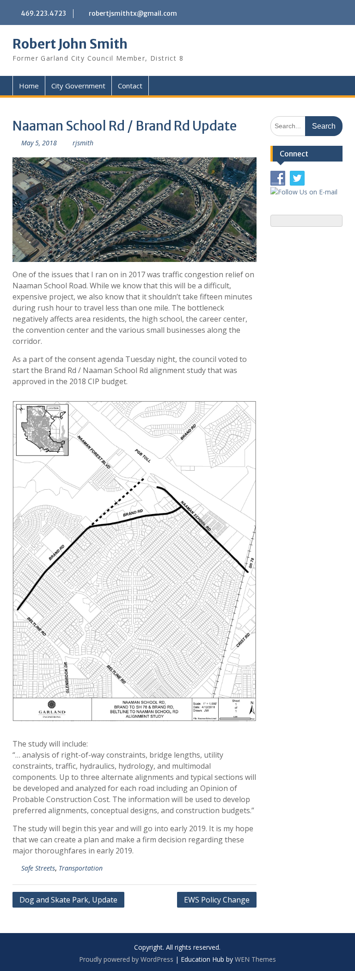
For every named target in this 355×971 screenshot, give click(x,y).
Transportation (81, 868)
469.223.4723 (43, 13)
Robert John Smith (70, 44)
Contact (130, 85)
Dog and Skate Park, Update (68, 900)
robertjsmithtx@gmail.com (133, 13)
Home (29, 85)
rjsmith (83, 142)
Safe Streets (38, 868)
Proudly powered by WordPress (126, 959)
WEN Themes (255, 959)
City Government (78, 85)
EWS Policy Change (217, 900)
